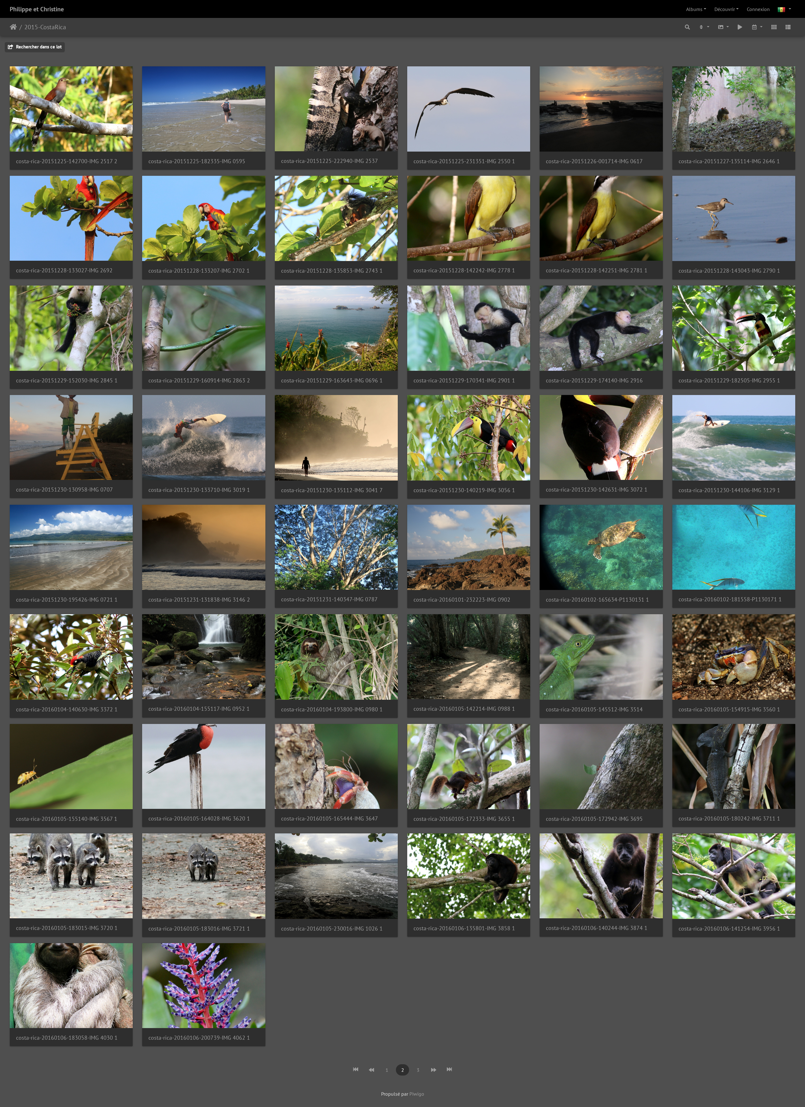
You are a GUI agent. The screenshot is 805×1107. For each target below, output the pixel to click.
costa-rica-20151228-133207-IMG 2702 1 (199, 270)
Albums (694, 9)
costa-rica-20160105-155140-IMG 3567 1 (66, 818)
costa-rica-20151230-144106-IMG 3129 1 (729, 490)
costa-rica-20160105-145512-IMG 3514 (594, 709)
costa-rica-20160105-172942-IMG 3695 (594, 818)
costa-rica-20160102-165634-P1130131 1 (597, 599)
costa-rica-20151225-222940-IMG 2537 (329, 161)
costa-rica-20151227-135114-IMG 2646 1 (729, 161)
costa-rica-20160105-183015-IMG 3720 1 (67, 928)
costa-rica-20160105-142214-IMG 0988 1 (464, 708)
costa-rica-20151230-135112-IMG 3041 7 (332, 490)
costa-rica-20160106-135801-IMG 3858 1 (464, 928)
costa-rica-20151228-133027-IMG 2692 (64, 270)
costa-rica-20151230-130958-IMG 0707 (64, 489)
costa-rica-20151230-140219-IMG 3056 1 (464, 490)
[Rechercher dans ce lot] (687, 26)
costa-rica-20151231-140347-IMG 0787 (329, 599)
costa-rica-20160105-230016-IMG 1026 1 (332, 928)
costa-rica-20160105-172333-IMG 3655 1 (464, 818)
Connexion (758, 9)
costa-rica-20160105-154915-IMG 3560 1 (729, 709)
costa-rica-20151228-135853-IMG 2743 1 (332, 270)
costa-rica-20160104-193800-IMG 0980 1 (332, 709)
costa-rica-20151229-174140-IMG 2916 (594, 380)
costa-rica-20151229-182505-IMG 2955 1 (729, 380)
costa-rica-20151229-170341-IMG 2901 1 (464, 380)
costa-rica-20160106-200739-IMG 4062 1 (199, 1037)
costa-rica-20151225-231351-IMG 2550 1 (464, 161)
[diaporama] (740, 26)
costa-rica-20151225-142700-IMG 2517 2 (66, 161)
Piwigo (416, 1094)
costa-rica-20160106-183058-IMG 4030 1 (67, 1037)
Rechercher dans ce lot (38, 47)
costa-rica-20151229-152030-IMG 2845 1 (67, 380)
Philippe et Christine (37, 9)
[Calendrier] (757, 26)
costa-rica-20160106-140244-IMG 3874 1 (596, 928)
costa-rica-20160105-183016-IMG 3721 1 (199, 928)
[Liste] (788, 26)
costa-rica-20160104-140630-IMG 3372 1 (67, 709)
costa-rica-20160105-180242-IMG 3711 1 (729, 818)
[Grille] (774, 26)
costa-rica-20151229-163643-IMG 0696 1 (332, 380)
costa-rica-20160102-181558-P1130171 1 (730, 599)
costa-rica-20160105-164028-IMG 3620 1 (199, 818)
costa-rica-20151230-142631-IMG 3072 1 (596, 489)
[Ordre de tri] (703, 26)
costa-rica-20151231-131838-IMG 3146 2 (199, 599)
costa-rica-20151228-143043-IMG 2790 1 (729, 270)
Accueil (13, 27)
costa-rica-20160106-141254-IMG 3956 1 (729, 928)
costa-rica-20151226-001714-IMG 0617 (594, 161)
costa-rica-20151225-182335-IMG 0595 (196, 161)
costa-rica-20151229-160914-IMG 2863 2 (199, 380)
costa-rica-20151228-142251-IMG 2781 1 (596, 270)
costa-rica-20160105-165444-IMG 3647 (329, 818)
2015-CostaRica (45, 27)
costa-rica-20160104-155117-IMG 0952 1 (199, 708)
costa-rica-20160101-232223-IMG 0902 (462, 599)
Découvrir (724, 9)
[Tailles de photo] (723, 26)
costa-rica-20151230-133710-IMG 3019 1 (199, 490)
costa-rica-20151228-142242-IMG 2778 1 (464, 270)
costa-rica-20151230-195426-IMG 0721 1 (67, 599)
